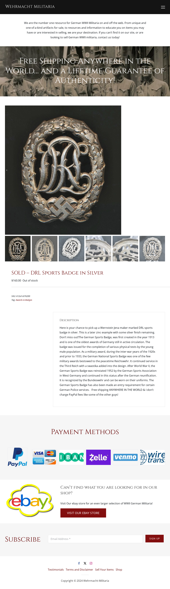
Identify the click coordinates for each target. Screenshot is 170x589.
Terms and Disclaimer (79, 569)
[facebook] (79, 563)
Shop (119, 569)
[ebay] (29, 484)
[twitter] (85, 563)
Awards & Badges (24, 299)
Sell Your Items (104, 569)
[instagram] (91, 563)
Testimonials (56, 569)
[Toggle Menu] (163, 7)
